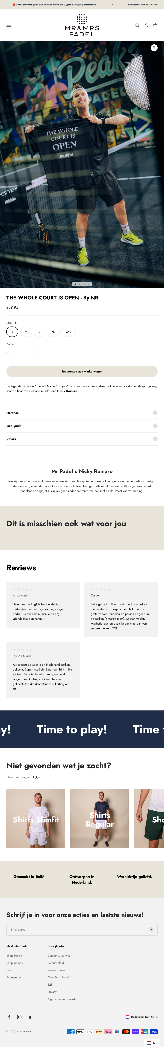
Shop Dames (14, 963)
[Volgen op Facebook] (9, 1017)
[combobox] (152, 1043)
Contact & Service (59, 955)
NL (155, 1043)
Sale (9, 970)
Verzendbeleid (57, 970)
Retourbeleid (56, 963)
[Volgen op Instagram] (19, 1017)
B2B (50, 984)
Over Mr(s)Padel (58, 977)
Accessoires (13, 977)
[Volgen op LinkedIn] (29, 1017)
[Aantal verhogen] (29, 353)
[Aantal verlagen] (12, 353)
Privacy (52, 992)
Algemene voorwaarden (63, 999)
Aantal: (10, 344)
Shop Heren (14, 955)
